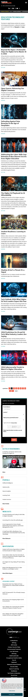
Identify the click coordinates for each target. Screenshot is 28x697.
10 (12, 391)
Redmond (14, 662)
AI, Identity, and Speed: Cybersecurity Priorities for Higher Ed (12, 452)
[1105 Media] (14, 637)
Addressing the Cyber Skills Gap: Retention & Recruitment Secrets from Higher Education (14, 156)
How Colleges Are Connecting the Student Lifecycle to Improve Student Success (13, 607)
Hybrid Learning (17, 11)
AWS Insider (14, 645)
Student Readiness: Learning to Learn (13, 232)
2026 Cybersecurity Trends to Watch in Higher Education (12, 368)
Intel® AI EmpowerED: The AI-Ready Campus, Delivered (14, 593)
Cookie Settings (12, 690)
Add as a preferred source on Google (9, 5)
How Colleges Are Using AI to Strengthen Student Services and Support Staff (13, 614)
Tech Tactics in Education (14, 673)
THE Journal (14, 677)
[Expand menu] (26, 3)
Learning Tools (6, 495)
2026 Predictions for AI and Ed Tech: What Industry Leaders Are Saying (14, 334)
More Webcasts (6, 538)
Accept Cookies (12, 694)
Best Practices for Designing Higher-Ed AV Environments (13, 600)
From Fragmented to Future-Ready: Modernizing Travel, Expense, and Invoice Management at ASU (13, 525)
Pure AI (14, 660)
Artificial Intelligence (8, 483)
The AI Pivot (14, 675)
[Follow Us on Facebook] (15, 8)
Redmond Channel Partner (14, 664)
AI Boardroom (14, 640)
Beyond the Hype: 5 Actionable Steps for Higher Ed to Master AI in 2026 (13, 51)
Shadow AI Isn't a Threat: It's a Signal (12, 271)
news (23, 27)
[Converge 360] (14, 631)
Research (17, 27)
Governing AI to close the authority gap (13, 520)
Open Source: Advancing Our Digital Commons (12, 89)
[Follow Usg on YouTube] (17, 8)
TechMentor (14, 671)
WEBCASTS (7, 511)
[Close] (21, 679)
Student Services (7, 499)
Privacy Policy (14, 422)
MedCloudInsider (14, 656)
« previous (5, 388)
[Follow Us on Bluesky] (13, 8)
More (4, 472)
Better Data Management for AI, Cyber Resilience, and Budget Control (12, 568)
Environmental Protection (14, 649)
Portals (6, 480)
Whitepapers (8, 546)
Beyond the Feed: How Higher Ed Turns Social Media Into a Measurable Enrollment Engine (13, 585)
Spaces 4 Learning (14, 669)
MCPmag (14, 653)
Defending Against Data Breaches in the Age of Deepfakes (10, 123)
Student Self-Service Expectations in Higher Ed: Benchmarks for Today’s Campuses (14, 550)
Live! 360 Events (14, 651)
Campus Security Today (14, 647)
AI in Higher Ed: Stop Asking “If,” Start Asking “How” (14, 562)
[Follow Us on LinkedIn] (9, 8)
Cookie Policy (19, 687)
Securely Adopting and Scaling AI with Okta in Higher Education (14, 515)
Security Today (14, 666)
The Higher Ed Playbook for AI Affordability (13, 194)
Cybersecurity (6, 487)
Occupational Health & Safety (14, 658)
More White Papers (7, 573)
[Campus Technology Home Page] (6, 3)
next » (16, 391)
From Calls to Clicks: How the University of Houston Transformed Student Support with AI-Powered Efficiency (14, 556)
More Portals (6, 503)
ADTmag (14, 642)
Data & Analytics (7, 491)
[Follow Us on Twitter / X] (11, 8)
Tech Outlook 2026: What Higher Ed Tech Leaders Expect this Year (14, 300)
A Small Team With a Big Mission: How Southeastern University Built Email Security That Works (14, 532)
